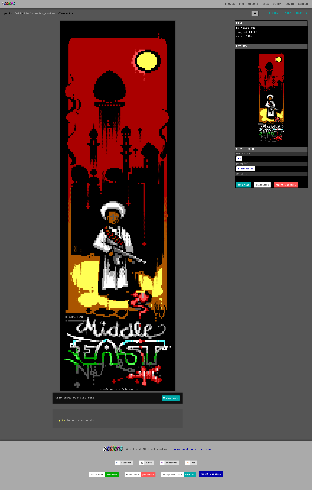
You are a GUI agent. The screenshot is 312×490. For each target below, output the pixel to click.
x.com (149, 463)
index (287, 13)
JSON (249, 36)
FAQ (241, 4)
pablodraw (148, 475)
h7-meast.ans (246, 27)
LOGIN (290, 4)
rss (194, 463)
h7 (239, 158)
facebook (126, 463)
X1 (250, 32)
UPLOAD (253, 4)
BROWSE (230, 4)
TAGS (266, 4)
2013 (18, 13)
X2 (255, 32)
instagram (171, 463)
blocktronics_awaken (39, 13)
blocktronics (245, 169)
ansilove (112, 475)
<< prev (272, 13)
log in (60, 420)
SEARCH (303, 4)
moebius (189, 475)
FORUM (277, 4)
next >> (302, 13)
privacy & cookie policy (192, 449)
